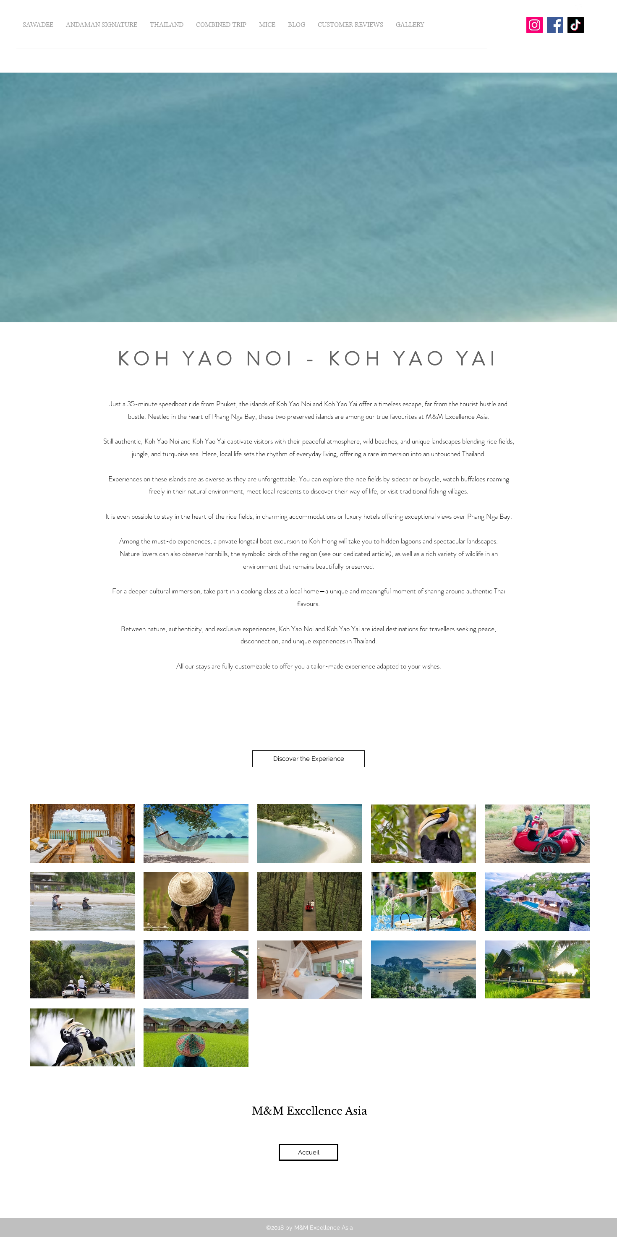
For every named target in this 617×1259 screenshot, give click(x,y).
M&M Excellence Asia (309, 1111)
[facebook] (579, 7)
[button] (167, 25)
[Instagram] (534, 25)
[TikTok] (575, 25)
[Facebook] (555, 25)
